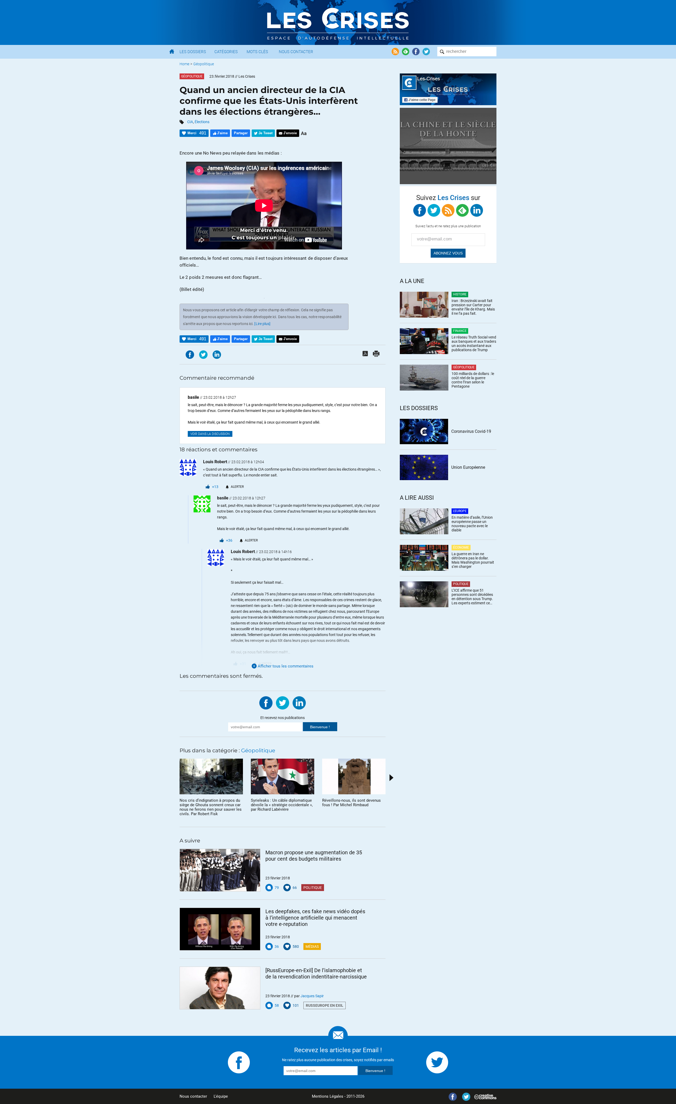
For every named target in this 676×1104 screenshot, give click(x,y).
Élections (202, 122)
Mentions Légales (327, 1096)
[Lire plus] (262, 324)
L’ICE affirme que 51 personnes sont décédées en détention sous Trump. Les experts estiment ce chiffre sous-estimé (472, 596)
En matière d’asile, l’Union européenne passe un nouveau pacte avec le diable (472, 523)
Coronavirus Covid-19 (471, 431)
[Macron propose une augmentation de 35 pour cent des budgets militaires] (220, 870)
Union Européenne (468, 467)
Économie (461, 547)
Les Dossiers (193, 51)
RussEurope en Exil (324, 1005)
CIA (190, 122)
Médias (312, 946)
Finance (460, 331)
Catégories (226, 51)
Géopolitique (203, 64)
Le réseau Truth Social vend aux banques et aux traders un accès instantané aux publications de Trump (474, 343)
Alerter (237, 487)
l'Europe (460, 511)
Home (184, 64)
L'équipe (221, 1096)
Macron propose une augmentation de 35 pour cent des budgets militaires (313, 855)
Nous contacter (193, 1096)
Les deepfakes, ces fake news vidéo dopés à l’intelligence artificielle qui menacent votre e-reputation (315, 917)
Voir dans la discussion (210, 434)
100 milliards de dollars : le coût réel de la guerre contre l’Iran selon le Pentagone (473, 380)
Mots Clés (257, 51)
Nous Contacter (296, 51)
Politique (312, 887)
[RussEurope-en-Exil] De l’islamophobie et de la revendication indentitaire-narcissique (316, 973)
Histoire (460, 294)
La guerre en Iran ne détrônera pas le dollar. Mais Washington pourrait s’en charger (473, 560)
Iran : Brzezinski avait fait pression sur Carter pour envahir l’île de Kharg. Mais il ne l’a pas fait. (473, 307)
